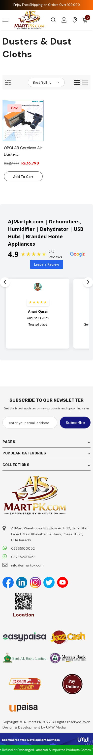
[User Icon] (64, 20)
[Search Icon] (53, 20)
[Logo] (29, 20)
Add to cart (23, 176)
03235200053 (23, 557)
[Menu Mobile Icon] (5, 20)
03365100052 (23, 548)
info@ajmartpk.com (27, 565)
